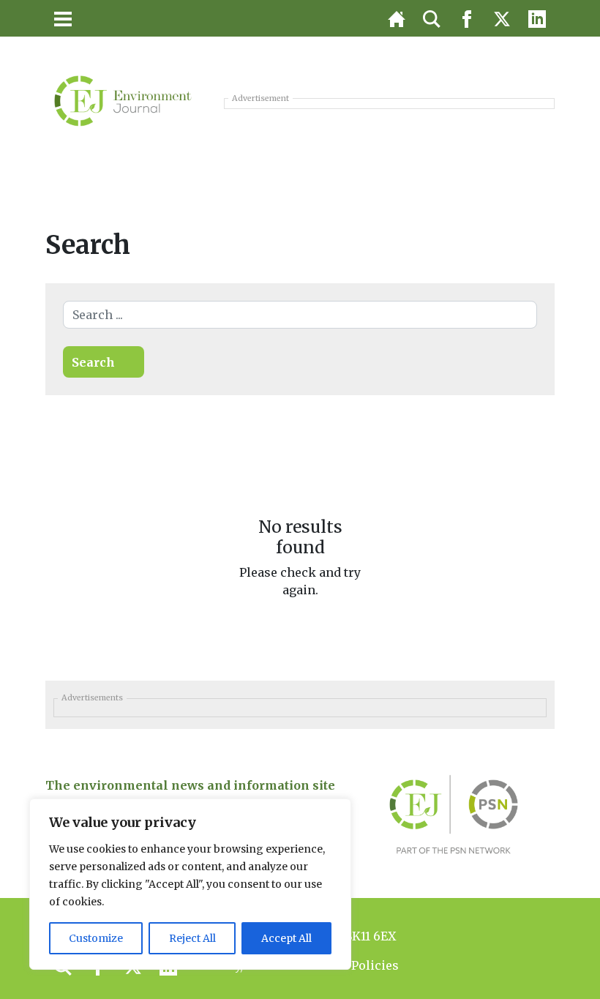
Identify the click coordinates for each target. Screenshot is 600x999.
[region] (190, 884)
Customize (96, 938)
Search (93, 362)
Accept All (286, 938)
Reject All (192, 938)
